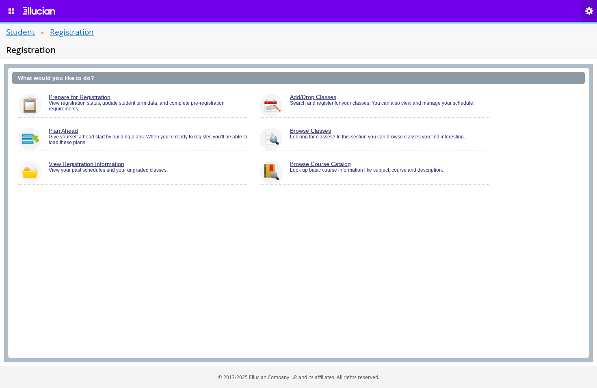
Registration (72, 31)
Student (20, 31)
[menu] (11, 11)
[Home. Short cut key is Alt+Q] (39, 11)
